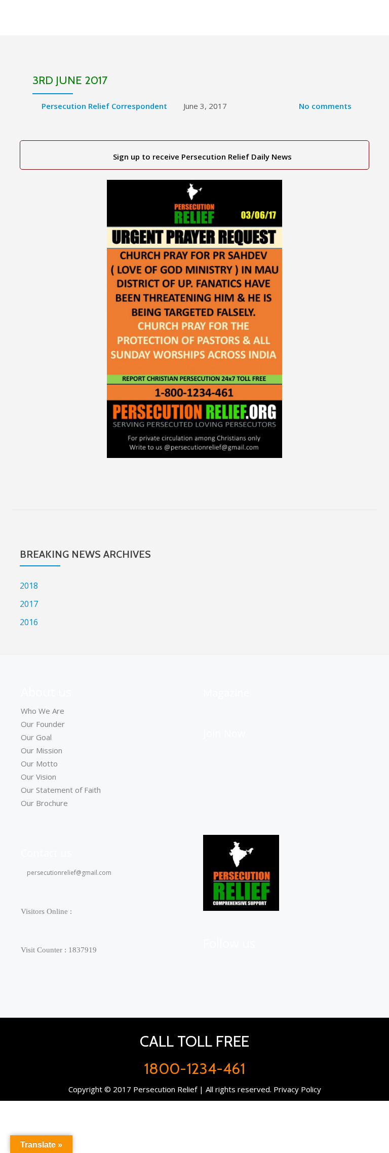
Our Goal (36, 737)
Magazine (226, 693)
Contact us (46, 853)
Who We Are (42, 711)
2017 (29, 603)
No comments (325, 106)
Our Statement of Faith (61, 790)
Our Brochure (44, 803)
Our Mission (41, 750)
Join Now (224, 733)
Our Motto (39, 763)
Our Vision (38, 777)
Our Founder (43, 724)
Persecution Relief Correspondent (104, 106)
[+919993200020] (262, 965)
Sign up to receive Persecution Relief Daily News (200, 156)
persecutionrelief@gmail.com (68, 872)
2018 (29, 585)
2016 (29, 622)
